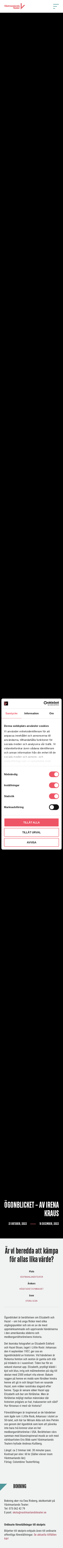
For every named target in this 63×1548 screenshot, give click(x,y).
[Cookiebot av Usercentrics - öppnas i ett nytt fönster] (44, 703)
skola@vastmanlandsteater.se (29, 1512)
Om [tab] (51, 713)
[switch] (54, 785)
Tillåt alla (31, 822)
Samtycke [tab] (11, 713)
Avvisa (31, 842)
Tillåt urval (31, 832)
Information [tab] (31, 713)
